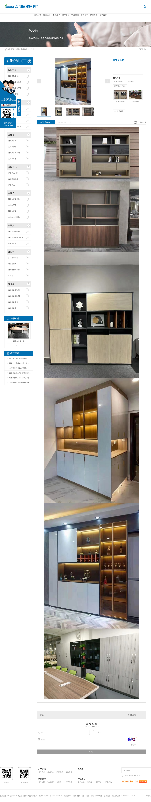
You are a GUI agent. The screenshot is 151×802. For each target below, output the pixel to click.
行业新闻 (50, 782)
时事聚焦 (69, 782)
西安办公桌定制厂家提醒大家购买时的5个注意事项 (20, 373)
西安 (78, 796)
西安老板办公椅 (14, 270)
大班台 (89, 782)
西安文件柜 (12, 141)
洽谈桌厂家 (12, 243)
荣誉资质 (60, 772)
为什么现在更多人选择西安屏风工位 (20, 382)
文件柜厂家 (12, 159)
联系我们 (94, 15)
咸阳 (83, 796)
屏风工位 (12, 70)
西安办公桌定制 (14, 296)
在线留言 (120, 111)
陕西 (74, 796)
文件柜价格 (12, 147)
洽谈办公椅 (12, 264)
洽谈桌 (11, 225)
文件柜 (31, 49)
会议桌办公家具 (14, 217)
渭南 (87, 796)
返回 (141, 49)
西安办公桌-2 (13, 302)
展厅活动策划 (65, 21)
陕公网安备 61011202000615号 (123, 796)
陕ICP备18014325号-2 (54, 796)
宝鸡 (92, 796)
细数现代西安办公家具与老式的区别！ (20, 378)
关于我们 (103, 15)
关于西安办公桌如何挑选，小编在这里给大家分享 (20, 358)
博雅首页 (37, 15)
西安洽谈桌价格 (14, 231)
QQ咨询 (8, 105)
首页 (17, 49)
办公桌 (11, 284)
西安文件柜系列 (14, 153)
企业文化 (69, 772)
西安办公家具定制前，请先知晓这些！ (20, 363)
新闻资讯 (84, 15)
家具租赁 (56, 15)
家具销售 (47, 15)
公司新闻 (41, 782)
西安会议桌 (12, 211)
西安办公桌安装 (14, 290)
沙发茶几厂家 (13, 173)
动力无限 (107, 796)
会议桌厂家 (12, 205)
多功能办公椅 (13, 258)
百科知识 (60, 782)
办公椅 (11, 252)
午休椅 (10, 276)
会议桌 (11, 193)
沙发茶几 (12, 167)
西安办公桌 (12, 308)
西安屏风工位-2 (14, 76)
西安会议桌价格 (14, 199)
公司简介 (41, 772)
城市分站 (67, 796)
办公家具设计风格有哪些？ (19, 368)
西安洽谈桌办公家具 (15, 237)
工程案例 (75, 15)
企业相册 (50, 772)
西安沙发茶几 (13, 179)
